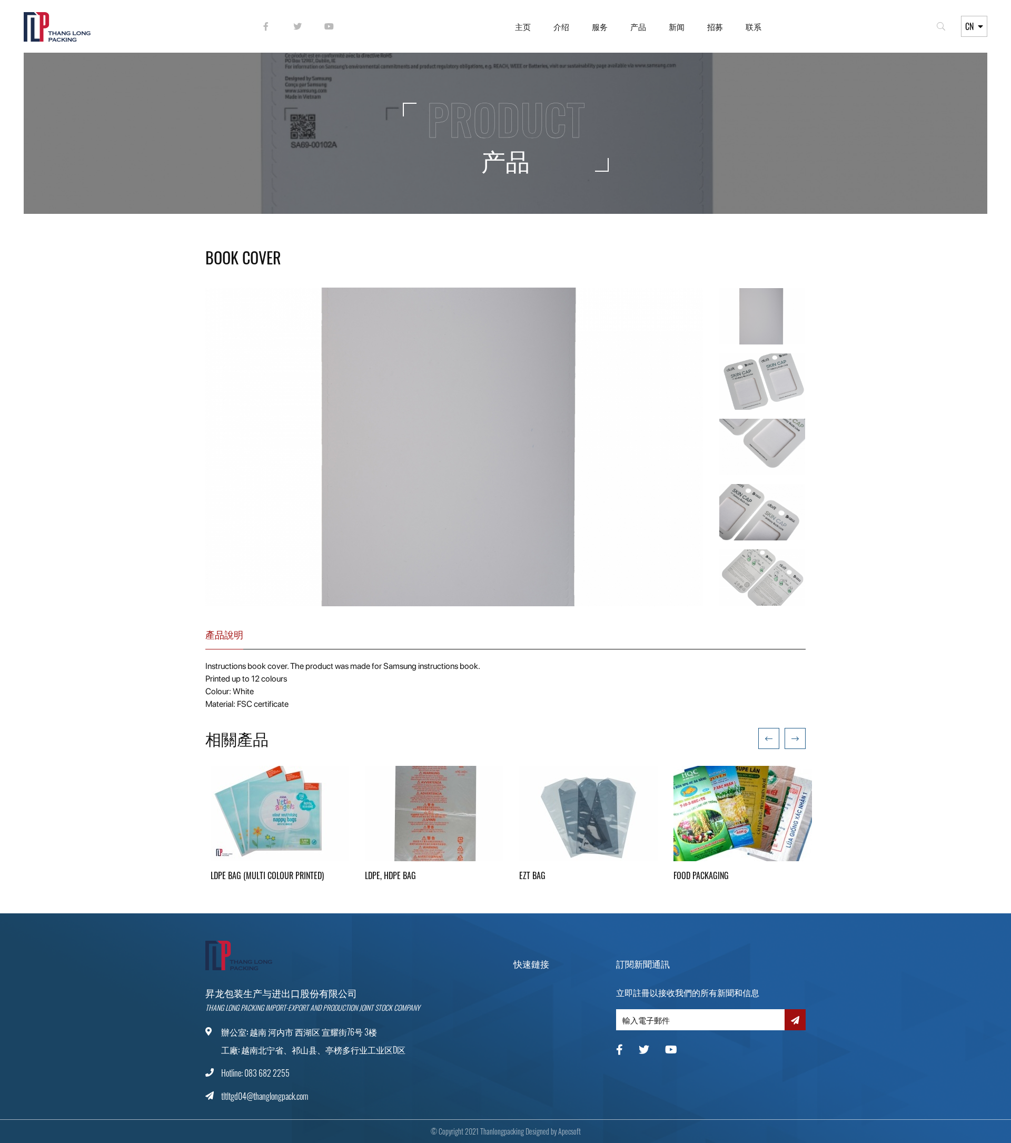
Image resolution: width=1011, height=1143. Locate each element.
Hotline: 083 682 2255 (255, 1073)
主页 (523, 26)
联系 (753, 26)
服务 (600, 26)
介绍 (561, 26)
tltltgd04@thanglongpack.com (264, 1096)
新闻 (677, 26)
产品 (638, 26)
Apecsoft (569, 1131)
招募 (715, 26)
